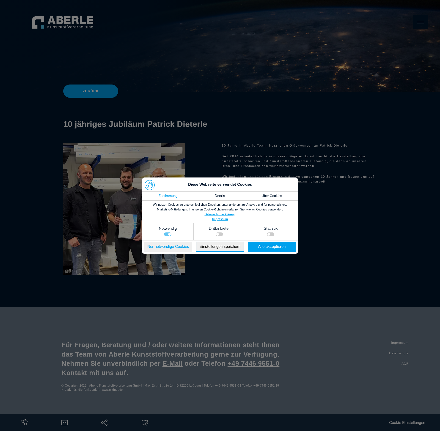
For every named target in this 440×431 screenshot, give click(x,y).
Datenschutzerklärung (220, 214)
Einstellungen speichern (220, 246)
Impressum (220, 219)
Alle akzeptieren (272, 246)
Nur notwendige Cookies (168, 246)
